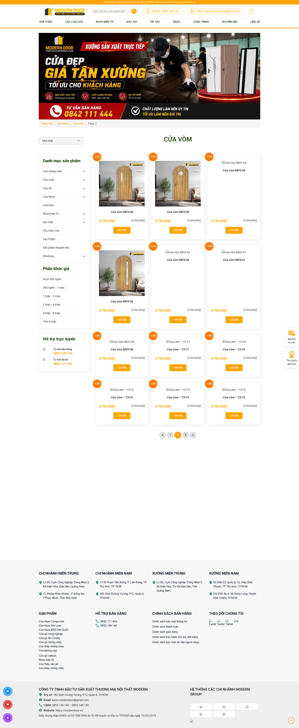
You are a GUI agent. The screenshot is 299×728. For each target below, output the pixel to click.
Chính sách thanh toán (165, 626)
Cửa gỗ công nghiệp (51, 634)
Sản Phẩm (49, 239)
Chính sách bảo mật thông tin (169, 621)
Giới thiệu (45, 21)
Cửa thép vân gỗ (48, 664)
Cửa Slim (48, 205)
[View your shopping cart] (251, 11)
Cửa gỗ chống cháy (50, 642)
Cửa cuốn (48, 179)
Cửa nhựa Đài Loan (50, 625)
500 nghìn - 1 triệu (54, 287)
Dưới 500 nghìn (52, 279)
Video (176, 21)
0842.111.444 (108, 621)
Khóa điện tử (46, 660)
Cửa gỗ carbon (47, 655)
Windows (48, 256)
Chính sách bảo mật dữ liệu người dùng (175, 642)
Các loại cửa (74, 21)
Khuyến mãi (229, 21)
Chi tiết (121, 230)
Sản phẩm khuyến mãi (56, 247)
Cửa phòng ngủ (48, 650)
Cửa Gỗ (47, 188)
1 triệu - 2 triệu (51, 296)
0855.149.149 (108, 625)
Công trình (201, 21)
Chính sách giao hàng (165, 631)
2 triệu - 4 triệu (51, 304)
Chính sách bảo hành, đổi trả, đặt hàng (175, 637)
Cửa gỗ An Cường (49, 638)
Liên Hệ (255, 21)
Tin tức (155, 21)
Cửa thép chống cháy (51, 646)
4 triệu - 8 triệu (51, 313)
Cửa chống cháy (52, 171)
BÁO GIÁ (131, 21)
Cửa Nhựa (49, 196)
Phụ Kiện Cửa (51, 230)
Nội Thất (48, 222)
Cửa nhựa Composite (51, 621)
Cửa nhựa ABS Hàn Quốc (53, 629)
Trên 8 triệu (49, 321)
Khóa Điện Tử (105, 21)
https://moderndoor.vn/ (70, 710)
